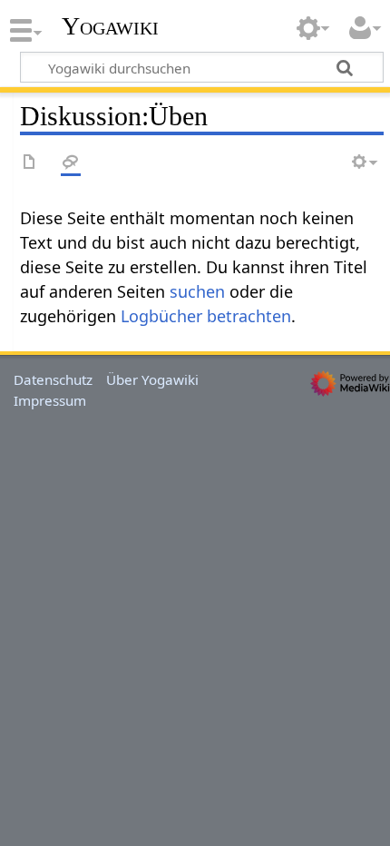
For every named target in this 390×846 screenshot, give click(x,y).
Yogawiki (110, 26)
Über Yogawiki (152, 379)
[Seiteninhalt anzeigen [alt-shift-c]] (30, 162)
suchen (197, 291)
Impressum (50, 400)
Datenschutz (53, 379)
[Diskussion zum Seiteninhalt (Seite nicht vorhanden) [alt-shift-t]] (71, 162)
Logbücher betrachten (206, 316)
